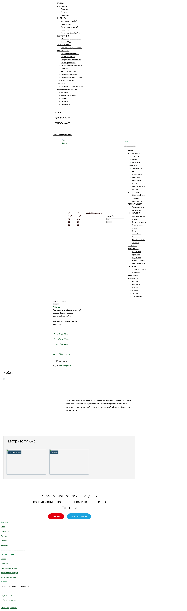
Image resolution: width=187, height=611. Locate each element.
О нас (3, 527)
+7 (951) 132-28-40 (60, 334)
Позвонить (56, 516)
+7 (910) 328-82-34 (61, 118)
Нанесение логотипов (9, 568)
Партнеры (4, 541)
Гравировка (5, 563)
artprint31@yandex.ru (62, 134)
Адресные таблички (8, 577)
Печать (3, 559)
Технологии (5, 531)
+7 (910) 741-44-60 (61, 123)
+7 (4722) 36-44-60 (60, 344)
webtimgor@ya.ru (66, 366)
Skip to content (129, 146)
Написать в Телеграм (79, 516)
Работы (4, 536)
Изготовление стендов (9, 573)
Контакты (4, 545)
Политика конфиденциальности (13, 550)
